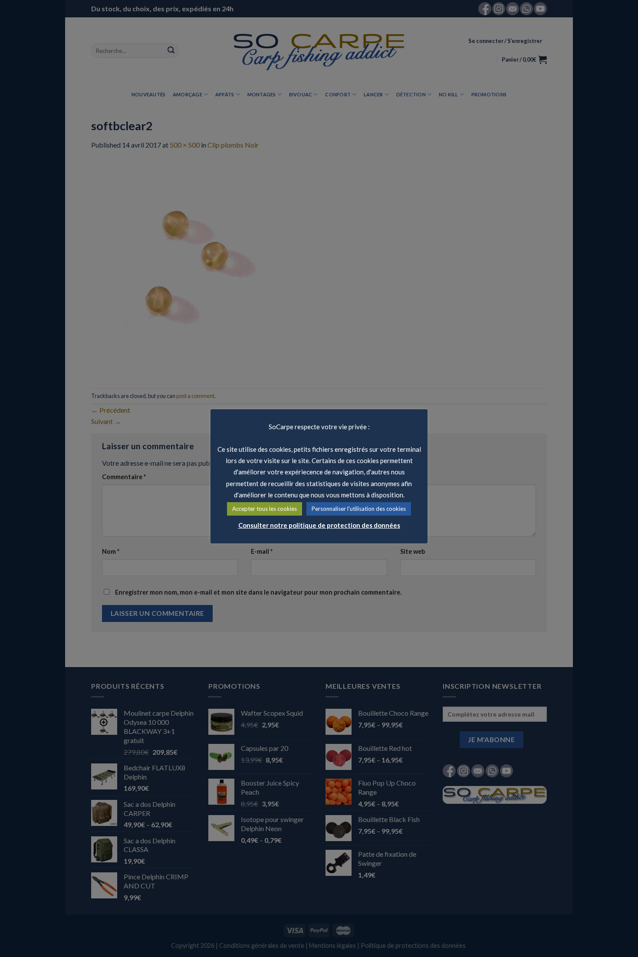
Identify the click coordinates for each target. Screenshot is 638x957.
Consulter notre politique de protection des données (319, 525)
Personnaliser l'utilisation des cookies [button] (359, 508)
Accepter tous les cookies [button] (264, 508)
